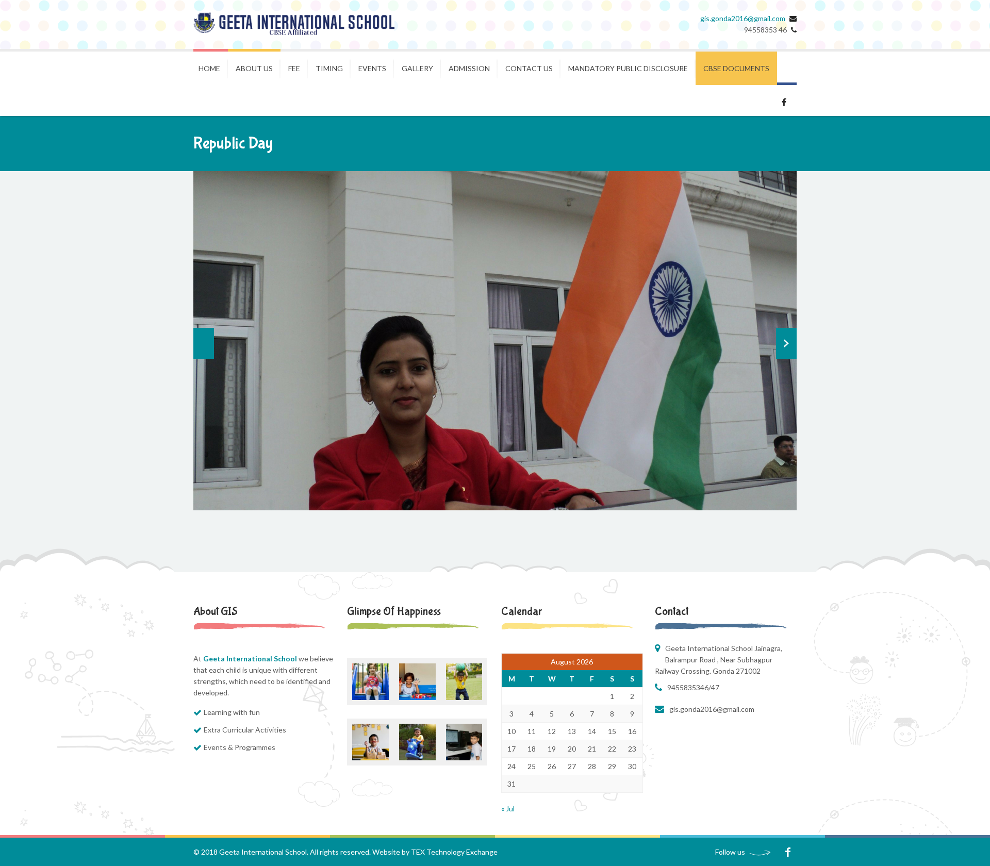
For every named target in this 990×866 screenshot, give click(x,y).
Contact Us (529, 68)
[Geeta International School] (293, 24)
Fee (294, 68)
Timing (329, 68)
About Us (254, 68)
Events (372, 68)
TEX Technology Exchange (454, 851)
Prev (203, 343)
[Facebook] (788, 852)
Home (209, 68)
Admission (469, 68)
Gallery (417, 68)
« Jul (508, 808)
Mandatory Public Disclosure (628, 68)
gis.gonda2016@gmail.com (742, 18)
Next (786, 343)
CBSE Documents (736, 68)
